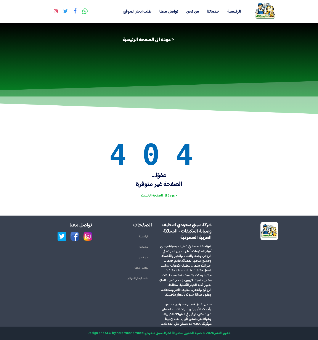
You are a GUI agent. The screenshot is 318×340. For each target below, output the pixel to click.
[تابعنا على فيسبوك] (75, 11)
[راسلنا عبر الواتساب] (84, 11)
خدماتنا (213, 11)
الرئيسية (234, 11)
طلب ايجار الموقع (137, 11)
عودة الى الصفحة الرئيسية (146, 40)
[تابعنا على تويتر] (65, 11)
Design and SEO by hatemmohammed (115, 333)
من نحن (192, 11)
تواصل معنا (168, 11)
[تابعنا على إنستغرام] (55, 11)
